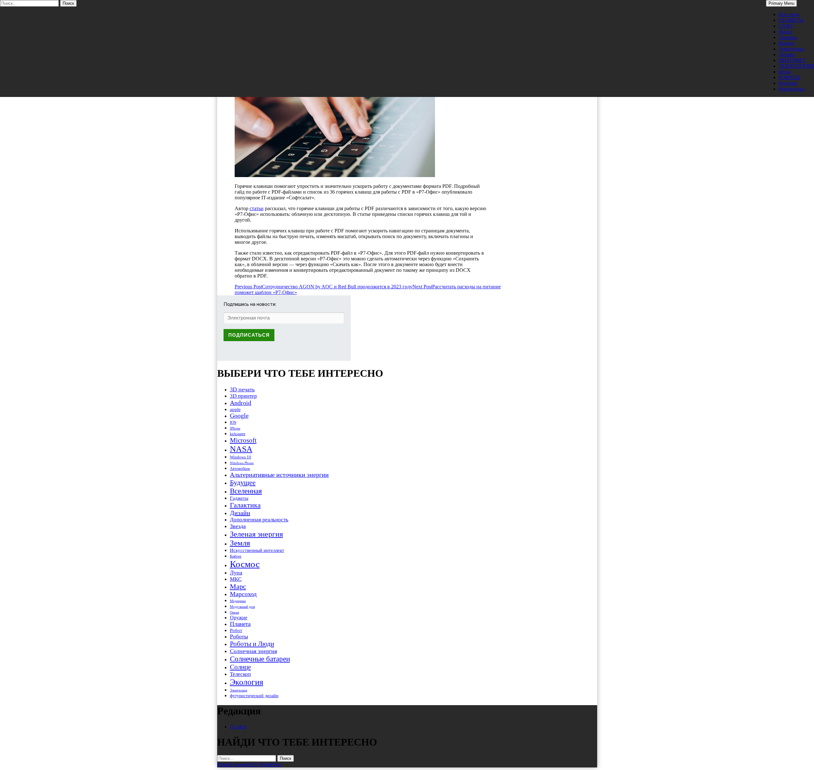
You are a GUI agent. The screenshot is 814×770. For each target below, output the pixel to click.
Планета (240, 624)
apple (235, 409)
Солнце (240, 667)
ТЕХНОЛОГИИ (796, 66)
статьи (257, 208)
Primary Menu (781, 3)
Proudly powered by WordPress (249, 764)
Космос (787, 43)
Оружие (238, 617)
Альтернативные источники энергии (279, 474)
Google (239, 415)
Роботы (239, 636)
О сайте (238, 726)
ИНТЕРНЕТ (792, 60)
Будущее (788, 83)
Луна (236, 572)
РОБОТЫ (789, 77)
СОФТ (786, 26)
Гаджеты (239, 498)
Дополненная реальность (259, 520)
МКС (236, 579)
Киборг (236, 556)
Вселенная (246, 491)
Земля (240, 543)
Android (240, 402)
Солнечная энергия (253, 651)
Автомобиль (240, 468)
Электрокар (238, 690)
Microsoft (243, 440)
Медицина (238, 601)
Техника (788, 37)
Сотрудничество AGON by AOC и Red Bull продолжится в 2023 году (323, 286)
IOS (233, 422)
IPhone (235, 428)
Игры (785, 71)
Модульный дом (242, 606)
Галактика (245, 505)
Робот (236, 630)
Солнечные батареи (260, 659)
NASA (241, 449)
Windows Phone (242, 463)
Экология (246, 682)
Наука (785, 31)
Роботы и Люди (252, 644)
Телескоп (240, 674)
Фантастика (791, 89)
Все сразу (789, 14)
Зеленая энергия (256, 534)
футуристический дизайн (254, 695)
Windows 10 (240, 457)
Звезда (238, 526)
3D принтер (243, 396)
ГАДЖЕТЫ (791, 20)
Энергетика (791, 49)
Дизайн (787, 54)
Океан (234, 612)
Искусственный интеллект (257, 550)
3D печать (242, 389)
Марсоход (243, 594)
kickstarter (237, 434)
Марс (238, 586)
